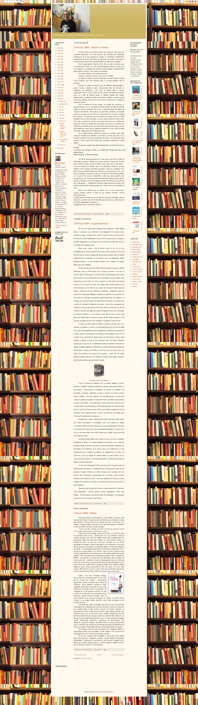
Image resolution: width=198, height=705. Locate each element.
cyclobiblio (135, 259)
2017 (59, 73)
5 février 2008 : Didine (85, 513)
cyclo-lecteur (61, 163)
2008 (59, 99)
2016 (59, 76)
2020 (59, 65)
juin (60, 110)
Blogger (111, 692)
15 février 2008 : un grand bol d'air (91, 223)
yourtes (134, 286)
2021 (59, 62)
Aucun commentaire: (98, 214)
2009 (59, 96)
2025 (59, 51)
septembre (62, 104)
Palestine (134, 274)
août (60, 107)
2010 (59, 93)
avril (60, 115)
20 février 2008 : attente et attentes (91, 47)
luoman (99, 692)
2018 (59, 70)
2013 (59, 85)
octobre (61, 101)
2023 (59, 56)
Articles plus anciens (118, 655)
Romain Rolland (137, 276)
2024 (59, 53)
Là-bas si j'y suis (137, 272)
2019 (59, 68)
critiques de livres (137, 257)
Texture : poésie (137, 281)
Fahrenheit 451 (136, 262)
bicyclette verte (136, 247)
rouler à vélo (136, 279)
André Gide (135, 242)
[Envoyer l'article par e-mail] (107, 214)
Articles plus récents (80, 655)
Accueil (99, 655)
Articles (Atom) (87, 658)
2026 (59, 48)
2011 (59, 90)
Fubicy (134, 264)
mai (60, 112)
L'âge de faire (136, 267)
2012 (59, 87)
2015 (59, 79)
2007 (59, 148)
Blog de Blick (136, 249)
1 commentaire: (97, 503)
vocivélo (134, 284)
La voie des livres (137, 269)
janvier (61, 145)
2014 (59, 82)
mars (60, 118)
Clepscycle (135, 254)
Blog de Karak (136, 252)
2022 (59, 59)
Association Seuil (137, 244)
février (61, 121)
